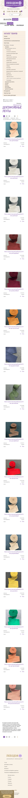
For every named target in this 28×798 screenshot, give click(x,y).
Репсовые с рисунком (11, 69)
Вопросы (6, 768)
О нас (5, 762)
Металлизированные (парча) (13, 64)
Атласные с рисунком (11, 51)
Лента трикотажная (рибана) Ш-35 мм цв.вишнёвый (13, 289)
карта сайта (14, 790)
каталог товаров (9, 25)
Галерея (9, 779)
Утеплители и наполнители (12, 40)
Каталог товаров (9, 99)
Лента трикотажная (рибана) (14, 78)
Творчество (7, 93)
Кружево (7, 47)
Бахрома (7, 86)
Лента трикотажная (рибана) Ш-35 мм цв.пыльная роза (13, 702)
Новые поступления (16, 119)
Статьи (9, 777)
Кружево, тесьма (9, 45)
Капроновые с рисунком (12, 62)
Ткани (5, 36)
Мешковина (9, 74)
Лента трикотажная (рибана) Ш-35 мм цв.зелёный (13, 402)
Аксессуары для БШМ (10, 95)
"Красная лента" (10, 76)
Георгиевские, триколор (12, 57)
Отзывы (9, 781)
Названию (13, 118)
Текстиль (6, 43)
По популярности (7, 119)
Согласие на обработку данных (11, 770)
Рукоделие (7, 91)
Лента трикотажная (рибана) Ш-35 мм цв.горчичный (13, 327)
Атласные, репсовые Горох (12, 53)
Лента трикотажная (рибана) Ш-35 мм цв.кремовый (13, 515)
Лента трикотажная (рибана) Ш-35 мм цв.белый (13, 177)
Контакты (10, 785)
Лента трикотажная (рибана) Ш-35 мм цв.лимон (13, 590)
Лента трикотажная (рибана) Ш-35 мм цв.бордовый (13, 252)
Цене (17, 118)
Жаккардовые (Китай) (11, 58)
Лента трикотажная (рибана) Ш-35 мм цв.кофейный (13, 440)
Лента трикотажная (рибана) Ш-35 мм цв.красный (13, 477)
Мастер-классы (11, 775)
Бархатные (9, 55)
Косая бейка (8, 87)
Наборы (8, 65)
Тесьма (7, 83)
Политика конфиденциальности (11, 772)
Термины (10, 783)
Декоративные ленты (10, 48)
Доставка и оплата (8, 764)
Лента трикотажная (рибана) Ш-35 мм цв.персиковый (13, 665)
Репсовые (9, 67)
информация (20, 25)
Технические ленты (9, 82)
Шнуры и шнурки (9, 89)
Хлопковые (9, 80)
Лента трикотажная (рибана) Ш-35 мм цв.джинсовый (13, 365)
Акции (5, 766)
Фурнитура (7, 38)
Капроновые (9, 60)
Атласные (9, 49)
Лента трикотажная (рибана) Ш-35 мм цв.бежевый (13, 139)
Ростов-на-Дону (16, 8)
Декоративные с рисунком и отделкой (15, 71)
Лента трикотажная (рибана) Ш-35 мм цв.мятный (13, 627)
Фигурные (9, 73)
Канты (6, 84)
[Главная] (3, 100)
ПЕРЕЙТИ (15, 19)
